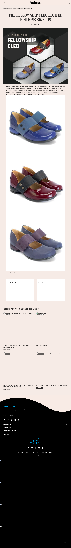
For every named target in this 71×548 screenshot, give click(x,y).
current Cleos (26, 93)
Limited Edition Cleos (30, 271)
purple (47, 88)
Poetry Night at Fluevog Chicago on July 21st (51, 384)
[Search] (5, 2)
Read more (6, 348)
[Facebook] (4, 421)
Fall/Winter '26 (41, 344)
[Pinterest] (18, 421)
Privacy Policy (35, 453)
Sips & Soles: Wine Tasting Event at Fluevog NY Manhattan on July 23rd (18, 384)
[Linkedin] (15, 421)
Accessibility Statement (23, 453)
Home (4, 8)
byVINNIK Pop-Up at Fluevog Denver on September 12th (16, 345)
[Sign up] (33, 416)
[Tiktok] (11, 421)
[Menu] (2, 2)
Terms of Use (43, 453)
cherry (40, 88)
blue (36, 88)
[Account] (62, 3)
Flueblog (9, 8)
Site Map (51, 453)
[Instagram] (8, 421)
